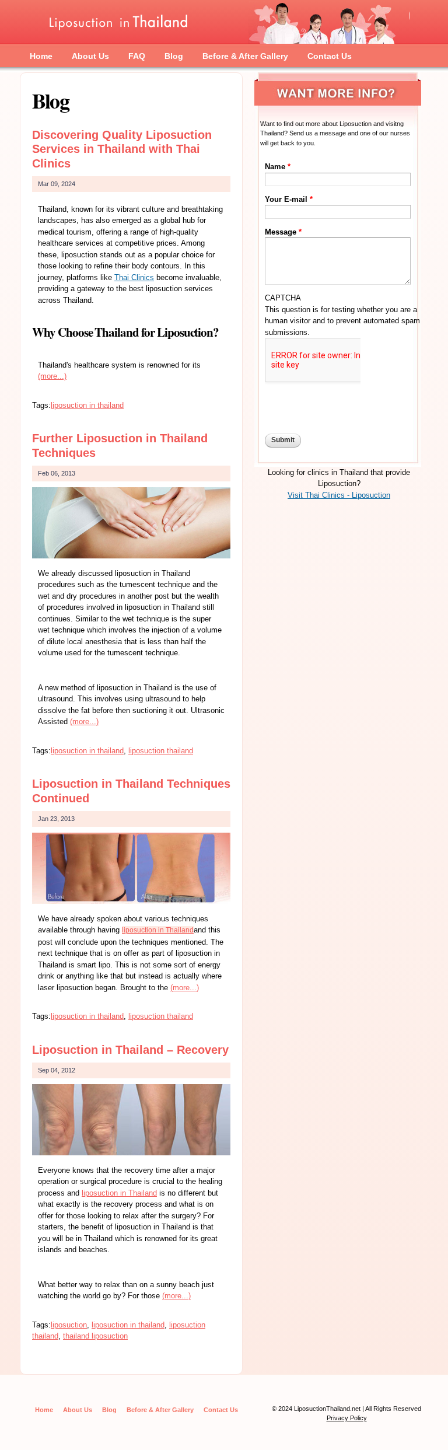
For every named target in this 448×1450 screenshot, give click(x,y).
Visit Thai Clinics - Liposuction (339, 495)
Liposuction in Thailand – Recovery (130, 1049)
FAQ (136, 56)
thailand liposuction (95, 1336)
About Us (90, 56)
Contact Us (329, 56)
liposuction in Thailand (158, 930)
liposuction (69, 1324)
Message (283, 232)
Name (277, 166)
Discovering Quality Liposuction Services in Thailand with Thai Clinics (122, 149)
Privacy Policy (347, 1417)
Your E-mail (289, 199)
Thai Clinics (134, 277)
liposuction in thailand (87, 405)
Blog (173, 56)
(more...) (52, 376)
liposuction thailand (160, 750)
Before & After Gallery (245, 56)
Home (41, 56)
